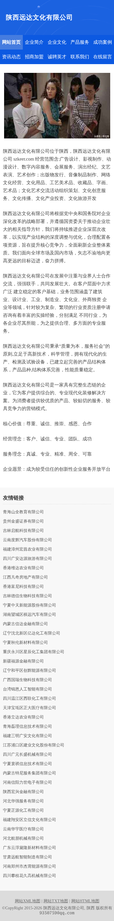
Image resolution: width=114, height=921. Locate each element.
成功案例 (102, 42)
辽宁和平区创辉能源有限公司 (29, 671)
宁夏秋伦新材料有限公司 (25, 643)
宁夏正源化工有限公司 (23, 810)
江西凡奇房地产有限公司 (25, 577)
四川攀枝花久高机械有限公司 (29, 876)
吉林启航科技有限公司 (23, 531)
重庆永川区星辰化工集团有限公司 (33, 652)
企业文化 (57, 42)
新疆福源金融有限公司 (23, 661)
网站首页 (11, 42)
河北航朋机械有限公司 (23, 838)
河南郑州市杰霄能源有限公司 (29, 866)
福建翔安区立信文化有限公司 (29, 820)
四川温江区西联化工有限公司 (29, 699)
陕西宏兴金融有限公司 (23, 792)
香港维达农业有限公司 (23, 568)
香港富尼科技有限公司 (23, 587)
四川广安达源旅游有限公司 (27, 559)
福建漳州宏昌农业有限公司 (27, 549)
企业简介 (34, 42)
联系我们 (79, 56)
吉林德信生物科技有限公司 (27, 596)
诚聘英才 (57, 56)
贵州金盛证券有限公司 (23, 521)
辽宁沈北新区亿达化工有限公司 (31, 633)
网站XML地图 (27, 901)
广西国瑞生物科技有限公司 (27, 680)
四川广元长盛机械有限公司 (27, 755)
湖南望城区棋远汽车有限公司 (29, 615)
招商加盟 (34, 56)
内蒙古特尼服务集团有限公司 (29, 773)
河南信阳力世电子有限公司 (27, 783)
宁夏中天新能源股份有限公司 (29, 605)
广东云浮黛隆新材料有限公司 (29, 848)
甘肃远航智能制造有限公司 (27, 857)
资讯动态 (11, 56)
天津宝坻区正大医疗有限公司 (29, 708)
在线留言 (102, 56)
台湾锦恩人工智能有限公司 (27, 689)
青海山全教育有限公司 (23, 512)
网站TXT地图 (56, 901)
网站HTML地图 (85, 901)
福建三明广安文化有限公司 (27, 736)
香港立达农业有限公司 (23, 717)
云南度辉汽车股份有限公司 (27, 540)
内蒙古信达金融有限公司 (25, 624)
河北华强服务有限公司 (23, 801)
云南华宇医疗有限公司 (23, 829)
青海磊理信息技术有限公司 (27, 727)
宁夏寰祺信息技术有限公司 (27, 764)
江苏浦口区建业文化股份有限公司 (33, 745)
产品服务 (79, 42)
